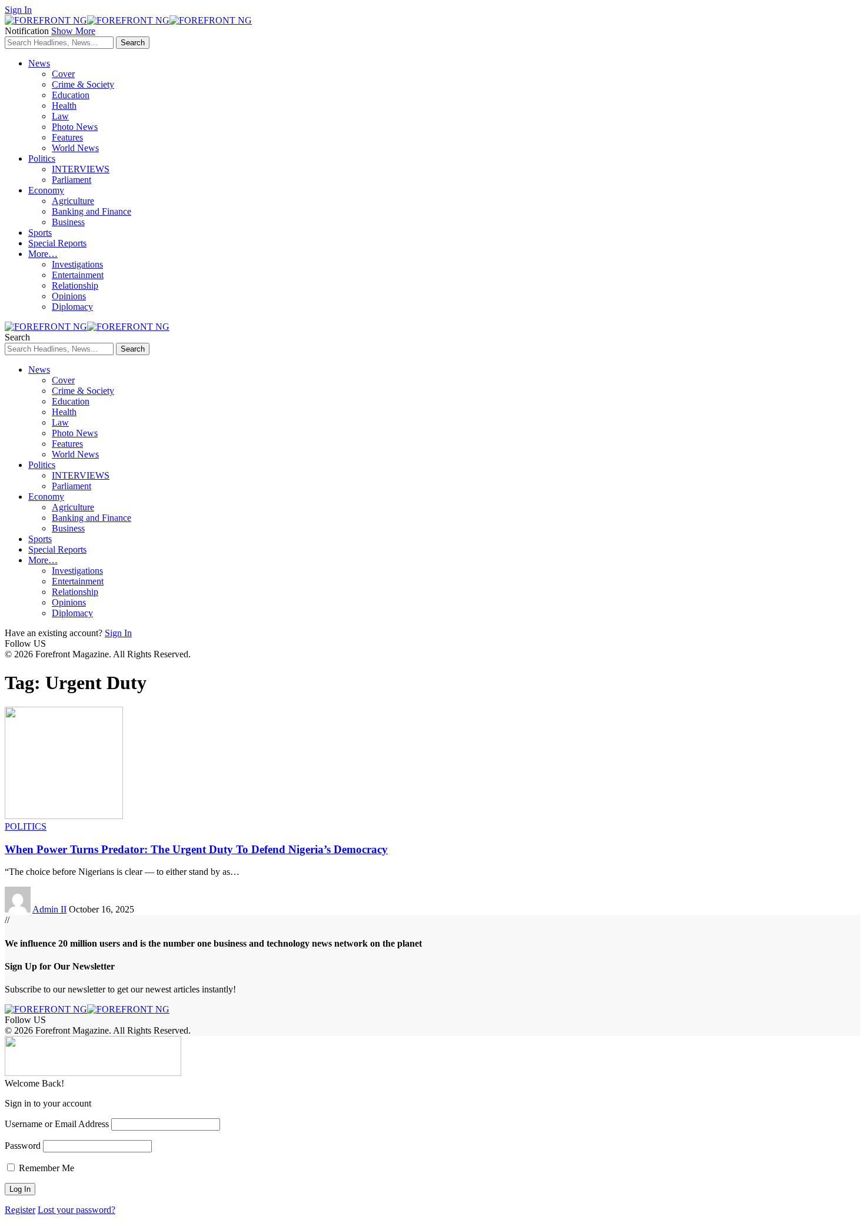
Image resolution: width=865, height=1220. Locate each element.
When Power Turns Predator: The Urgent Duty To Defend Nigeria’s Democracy (196, 849)
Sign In (118, 633)
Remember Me (45, 1168)
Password (23, 1146)
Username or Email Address (57, 1124)
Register (20, 1210)
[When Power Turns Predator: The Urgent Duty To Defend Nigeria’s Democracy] (64, 816)
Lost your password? (76, 1210)
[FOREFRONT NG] (128, 20)
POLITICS (25, 826)
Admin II (49, 909)
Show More (73, 31)
